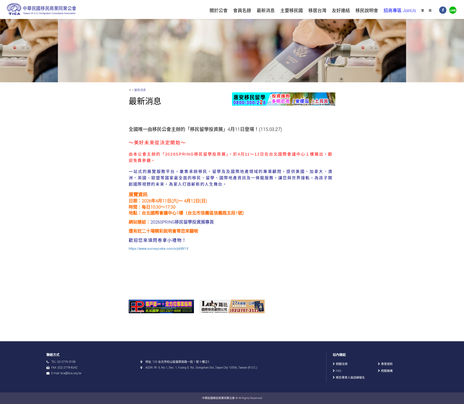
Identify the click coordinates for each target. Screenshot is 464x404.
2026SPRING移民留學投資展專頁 (182, 222)
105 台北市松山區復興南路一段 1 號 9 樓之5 (180, 361)
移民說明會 (366, 10)
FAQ (338, 371)
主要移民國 (291, 10)
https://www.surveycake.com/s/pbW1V (158, 248)
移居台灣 (317, 10)
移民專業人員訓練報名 (350, 377)
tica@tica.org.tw (70, 373)
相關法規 (341, 364)
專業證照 (387, 364)
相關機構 (387, 371)
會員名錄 (242, 10)
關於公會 (219, 10)
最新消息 (266, 10)
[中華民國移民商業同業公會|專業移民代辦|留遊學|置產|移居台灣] (42, 9)
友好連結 (341, 10)
